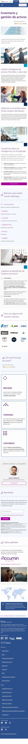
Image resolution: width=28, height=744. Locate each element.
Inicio (2, 615)
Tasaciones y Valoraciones (9, 615)
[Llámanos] (26, 1)
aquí (21, 532)
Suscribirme (5, 518)
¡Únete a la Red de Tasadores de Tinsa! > (9, 733)
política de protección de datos (17, 515)
